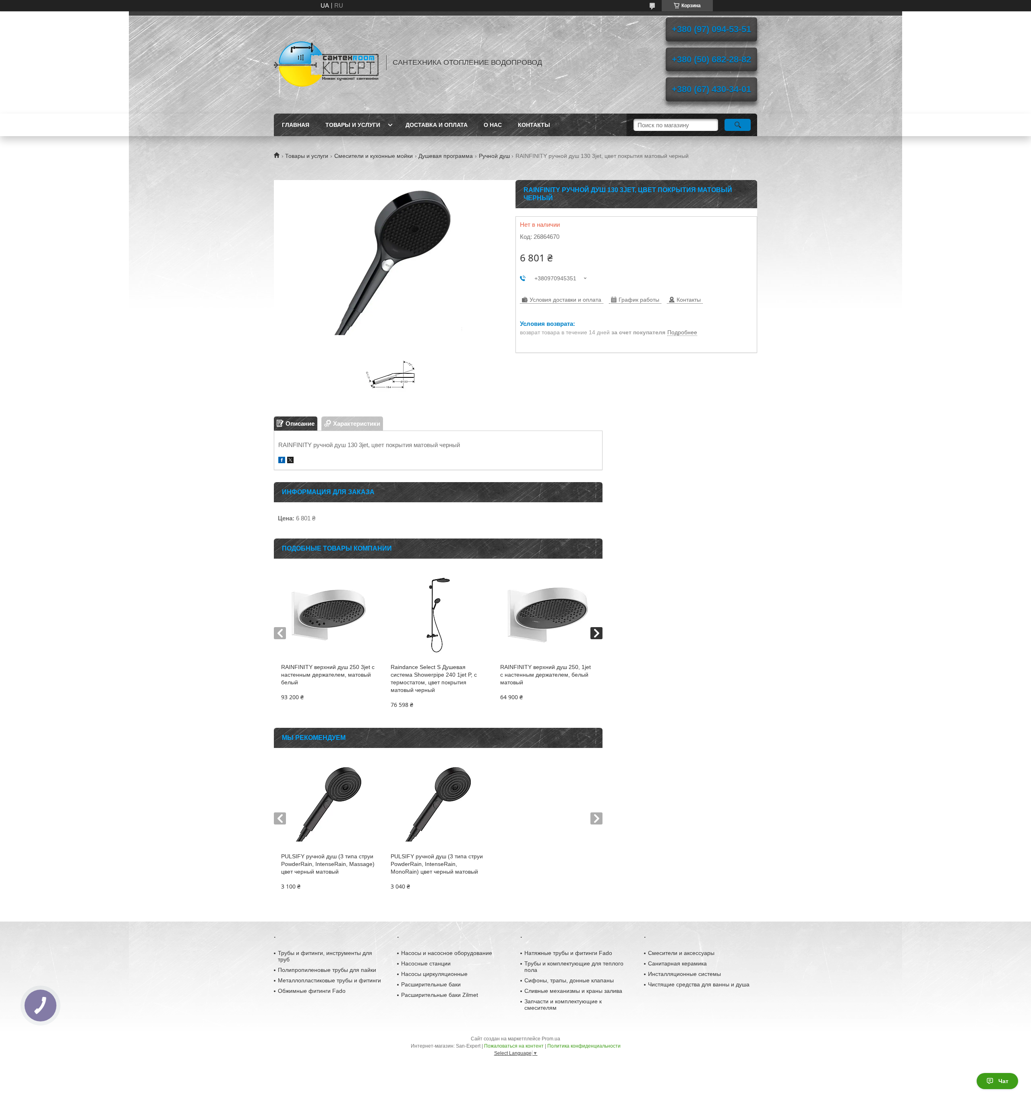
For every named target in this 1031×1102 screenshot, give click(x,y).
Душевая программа (445, 156)
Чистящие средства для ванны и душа (698, 984)
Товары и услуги (352, 125)
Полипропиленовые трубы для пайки (327, 970)
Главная (295, 125)
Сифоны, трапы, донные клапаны (569, 980)
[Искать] (738, 125)
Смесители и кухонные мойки (373, 156)
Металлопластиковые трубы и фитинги (329, 980)
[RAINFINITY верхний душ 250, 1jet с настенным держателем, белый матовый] (547, 615)
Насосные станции (426, 963)
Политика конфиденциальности (584, 1046)
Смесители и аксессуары (681, 953)
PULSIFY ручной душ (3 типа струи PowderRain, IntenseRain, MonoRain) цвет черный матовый (437, 864)
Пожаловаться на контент (514, 1046)
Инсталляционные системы (684, 974)
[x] (290, 461)
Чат (1003, 1081)
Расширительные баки (431, 984)
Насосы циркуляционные (434, 974)
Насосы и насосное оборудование (446, 953)
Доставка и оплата (437, 125)
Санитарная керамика (677, 963)
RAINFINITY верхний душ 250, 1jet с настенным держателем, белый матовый (545, 675)
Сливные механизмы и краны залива (573, 991)
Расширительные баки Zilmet (439, 995)
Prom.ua (551, 1039)
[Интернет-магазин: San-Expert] (326, 62)
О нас (493, 125)
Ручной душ (494, 156)
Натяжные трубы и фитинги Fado (568, 953)
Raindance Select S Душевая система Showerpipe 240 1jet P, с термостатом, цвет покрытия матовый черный (434, 678)
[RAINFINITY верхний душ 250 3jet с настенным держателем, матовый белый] (328, 615)
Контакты (534, 125)
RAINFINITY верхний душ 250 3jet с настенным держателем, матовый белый (328, 675)
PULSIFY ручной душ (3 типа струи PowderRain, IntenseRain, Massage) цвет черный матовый (328, 864)
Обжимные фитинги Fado (312, 991)
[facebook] (281, 461)
